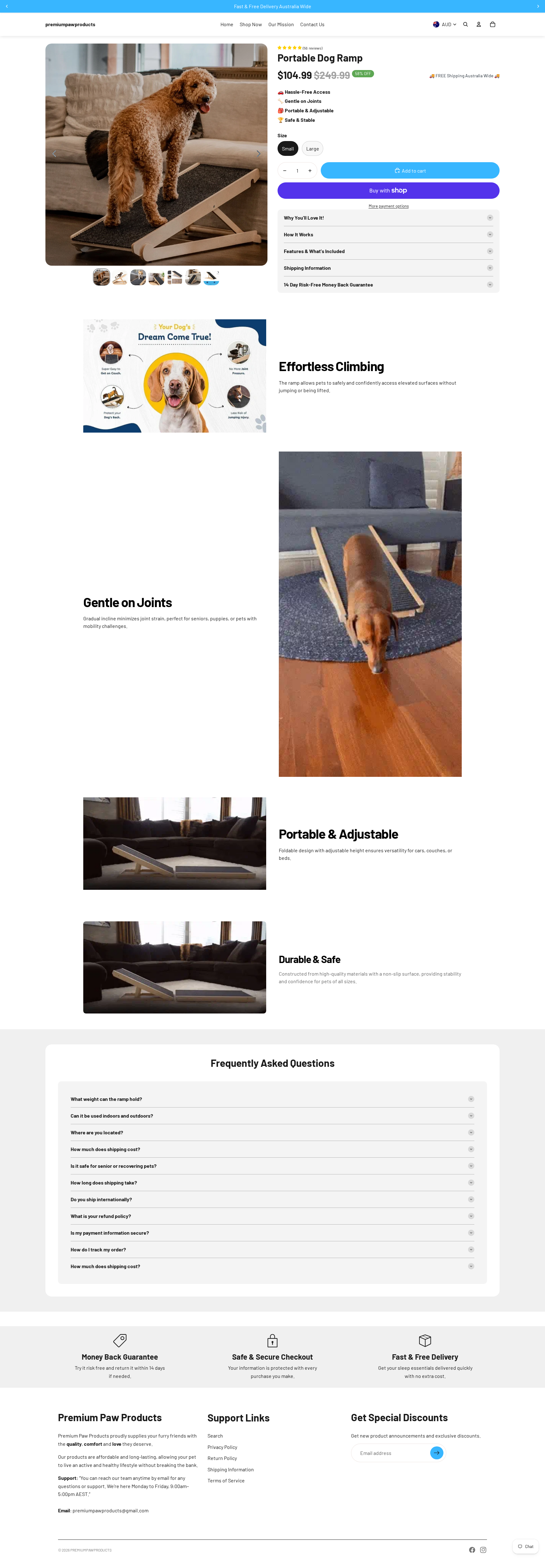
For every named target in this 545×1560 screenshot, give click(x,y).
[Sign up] (436, 1453)
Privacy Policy (222, 1447)
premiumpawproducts (91, 1550)
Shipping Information (307, 268)
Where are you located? (97, 1132)
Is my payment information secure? (110, 1233)
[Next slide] (260, 155)
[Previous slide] (52, 155)
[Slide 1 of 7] (101, 277)
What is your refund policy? (101, 1216)
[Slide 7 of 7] (211, 277)
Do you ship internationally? (101, 1199)
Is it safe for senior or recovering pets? (113, 1166)
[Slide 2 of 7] (120, 277)
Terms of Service (226, 1480)
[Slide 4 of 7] (156, 277)
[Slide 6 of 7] (193, 277)
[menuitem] (226, 24)
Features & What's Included (314, 251)
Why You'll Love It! (304, 218)
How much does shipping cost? (105, 1149)
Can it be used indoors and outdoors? (112, 1116)
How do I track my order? (98, 1249)
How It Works (298, 234)
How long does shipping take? (104, 1182)
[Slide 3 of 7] (138, 277)
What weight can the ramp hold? (106, 1099)
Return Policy (222, 1458)
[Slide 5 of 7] (175, 277)
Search (215, 1436)
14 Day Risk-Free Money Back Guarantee (328, 284)
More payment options (389, 206)
